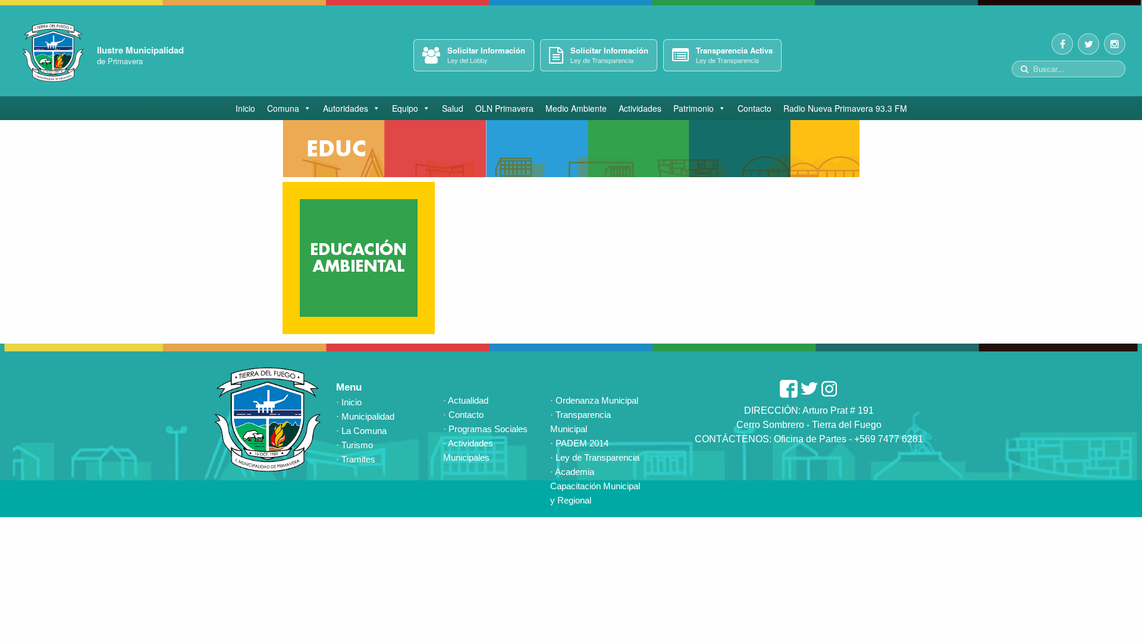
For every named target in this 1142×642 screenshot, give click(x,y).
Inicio (245, 108)
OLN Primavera (504, 108)
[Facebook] (1062, 44)
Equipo (405, 108)
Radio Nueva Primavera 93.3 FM (845, 108)
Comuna (283, 108)
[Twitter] (1088, 44)
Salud (452, 108)
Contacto (754, 108)
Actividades (640, 108)
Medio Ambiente (576, 108)
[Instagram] (1114, 44)
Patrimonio (693, 108)
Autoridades (345, 108)
